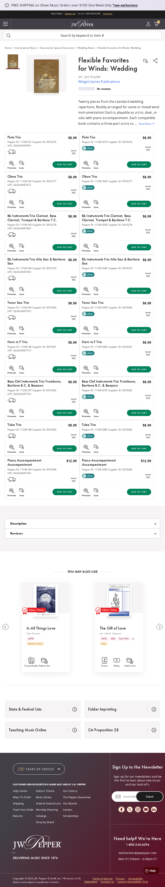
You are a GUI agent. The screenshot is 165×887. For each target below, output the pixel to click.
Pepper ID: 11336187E (94, 390)
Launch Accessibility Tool (133, 881)
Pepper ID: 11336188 (19, 429)
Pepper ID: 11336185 (19, 307)
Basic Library (44, 797)
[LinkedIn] (154, 810)
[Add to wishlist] (145, 61)
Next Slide (160, 627)
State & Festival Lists (48, 803)
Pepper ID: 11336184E (94, 268)
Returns (18, 816)
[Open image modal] (46, 77)
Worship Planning (47, 809)
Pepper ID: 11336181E (94, 141)
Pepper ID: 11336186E (94, 346)
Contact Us (70, 13)
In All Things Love (41, 628)
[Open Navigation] (5, 24)
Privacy (120, 878)
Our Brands (70, 803)
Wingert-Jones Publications (99, 81)
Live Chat (107, 13)
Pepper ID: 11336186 (19, 346)
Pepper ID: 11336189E (94, 469)
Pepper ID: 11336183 (19, 224)
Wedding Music (86, 47)
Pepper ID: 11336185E (94, 307)
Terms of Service (102, 878)
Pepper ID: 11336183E (94, 224)
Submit (149, 796)
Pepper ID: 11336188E (94, 429)
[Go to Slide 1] (13, 61)
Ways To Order (22, 797)
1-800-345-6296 (137, 845)
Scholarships (70, 816)
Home (8, 47)
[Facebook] (122, 810)
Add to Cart (64, 164)
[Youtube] (146, 810)
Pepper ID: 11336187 (19, 390)
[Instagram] (138, 810)
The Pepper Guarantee (77, 797)
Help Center (20, 791)
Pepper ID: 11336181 (19, 141)
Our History (70, 791)
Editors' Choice (45, 791)
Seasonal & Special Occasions (57, 47)
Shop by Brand (45, 822)
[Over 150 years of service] (39, 769)
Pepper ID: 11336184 (19, 268)
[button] (46, 75)
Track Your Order (23, 809)
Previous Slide (5, 627)
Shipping (18, 803)
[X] (130, 810)
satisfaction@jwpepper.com (138, 853)
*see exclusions (125, 5)
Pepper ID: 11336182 (19, 181)
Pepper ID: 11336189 (19, 469)
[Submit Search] (8, 35)
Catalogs (41, 816)
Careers (67, 809)
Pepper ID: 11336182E (94, 181)
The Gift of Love (113, 628)
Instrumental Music (26, 47)
